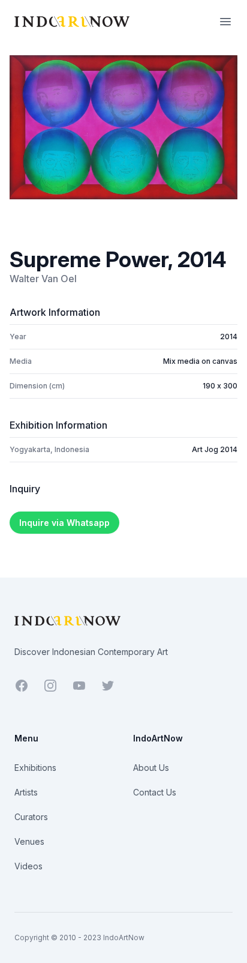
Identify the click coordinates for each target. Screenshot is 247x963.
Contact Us (154, 792)
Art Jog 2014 (214, 449)
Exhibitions (35, 767)
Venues (29, 841)
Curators (31, 817)
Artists (26, 792)
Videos (28, 866)
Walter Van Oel (43, 279)
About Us (151, 767)
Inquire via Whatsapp (64, 523)
